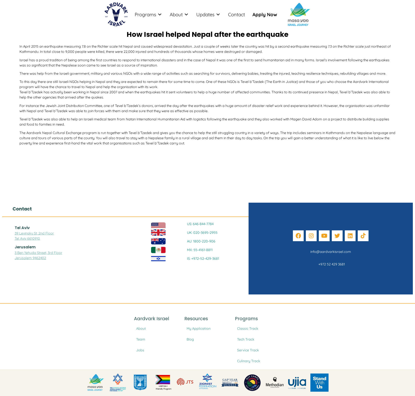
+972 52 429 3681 (331, 264)
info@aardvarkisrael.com (330, 251)
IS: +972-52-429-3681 (203, 258)
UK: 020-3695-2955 (202, 232)
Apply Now (264, 14)
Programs (145, 14)
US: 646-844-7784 (200, 224)
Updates (205, 14)
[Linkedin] (350, 235)
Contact (236, 14)
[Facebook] (298, 235)
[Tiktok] (363, 235)
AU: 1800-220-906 (201, 241)
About (176, 14)
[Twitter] (337, 235)
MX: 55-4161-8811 (200, 250)
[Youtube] (324, 235)
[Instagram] (311, 235)
